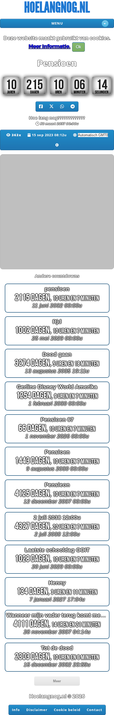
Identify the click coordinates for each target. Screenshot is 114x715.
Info (16, 709)
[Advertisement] (57, 211)
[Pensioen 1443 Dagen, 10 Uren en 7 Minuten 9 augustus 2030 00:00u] (57, 475)
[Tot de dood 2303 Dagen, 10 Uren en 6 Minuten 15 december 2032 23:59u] (57, 671)
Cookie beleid (67, 709)
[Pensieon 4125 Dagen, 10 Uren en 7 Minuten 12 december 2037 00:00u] (57, 508)
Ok (78, 47)
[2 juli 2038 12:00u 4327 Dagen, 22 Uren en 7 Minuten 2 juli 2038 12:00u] (57, 541)
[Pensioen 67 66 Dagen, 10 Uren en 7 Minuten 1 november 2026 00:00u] (57, 443)
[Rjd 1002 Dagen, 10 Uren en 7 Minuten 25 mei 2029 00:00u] (57, 345)
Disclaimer (36, 709)
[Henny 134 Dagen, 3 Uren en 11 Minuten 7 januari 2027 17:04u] (57, 606)
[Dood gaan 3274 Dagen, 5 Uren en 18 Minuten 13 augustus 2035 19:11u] (57, 377)
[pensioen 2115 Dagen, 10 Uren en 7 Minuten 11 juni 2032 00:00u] (57, 312)
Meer (57, 681)
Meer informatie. (50, 47)
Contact (94, 709)
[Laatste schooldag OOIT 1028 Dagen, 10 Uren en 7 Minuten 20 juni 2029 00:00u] (57, 573)
